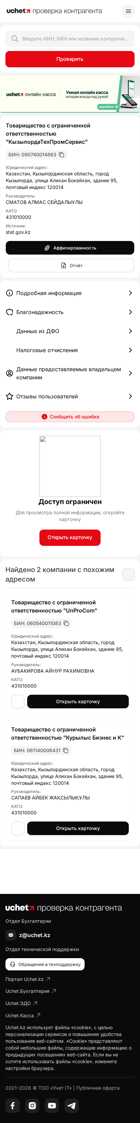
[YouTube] (52, 1106)
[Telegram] (72, 1106)
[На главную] (54, 11)
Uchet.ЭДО (18, 1003)
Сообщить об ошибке (74, 416)
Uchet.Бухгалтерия (27, 991)
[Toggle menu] (128, 11)
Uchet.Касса (19, 1015)
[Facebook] (12, 1106)
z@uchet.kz (34, 935)
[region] (70, 94)
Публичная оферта (98, 1088)
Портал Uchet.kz (24, 979)
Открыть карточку (70, 537)
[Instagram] (32, 1106)
